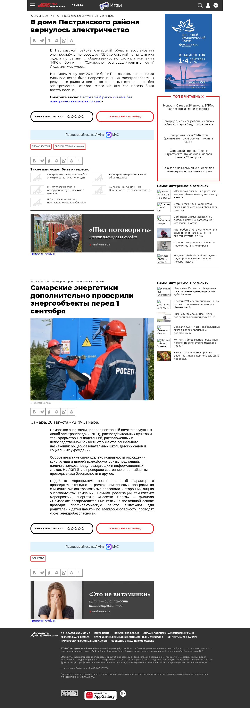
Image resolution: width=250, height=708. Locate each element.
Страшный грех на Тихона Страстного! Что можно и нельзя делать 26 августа (188, 154)
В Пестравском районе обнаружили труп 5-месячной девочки (65, 190)
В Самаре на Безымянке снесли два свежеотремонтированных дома (188, 169)
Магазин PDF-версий (126, 633)
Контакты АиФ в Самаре (182, 637)
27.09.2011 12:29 (39, 15)
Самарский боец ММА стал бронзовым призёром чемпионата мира (188, 139)
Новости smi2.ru (43, 254)
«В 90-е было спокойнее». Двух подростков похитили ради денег (194, 315)
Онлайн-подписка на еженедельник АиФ (168, 633)
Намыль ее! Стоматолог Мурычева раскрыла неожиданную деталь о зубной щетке (195, 291)
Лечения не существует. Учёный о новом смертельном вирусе (194, 244)
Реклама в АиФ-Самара (75, 637)
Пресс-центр (101, 633)
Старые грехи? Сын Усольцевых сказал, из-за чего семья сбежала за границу (196, 207)
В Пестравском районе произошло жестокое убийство (66, 201)
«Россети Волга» (40, 402)
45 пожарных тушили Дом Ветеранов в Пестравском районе (129, 188)
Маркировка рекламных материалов (84, 641)
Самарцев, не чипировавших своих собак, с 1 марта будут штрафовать (188, 123)
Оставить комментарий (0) (125, 116)
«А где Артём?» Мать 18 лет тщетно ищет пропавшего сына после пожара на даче (195, 258)
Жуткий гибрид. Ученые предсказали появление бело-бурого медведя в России (196, 342)
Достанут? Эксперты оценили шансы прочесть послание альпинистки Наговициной (196, 304)
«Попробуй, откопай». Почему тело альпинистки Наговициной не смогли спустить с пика (195, 232)
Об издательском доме (75, 633)
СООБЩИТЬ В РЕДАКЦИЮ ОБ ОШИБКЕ (132, 641)
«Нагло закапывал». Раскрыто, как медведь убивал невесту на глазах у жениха (196, 194)
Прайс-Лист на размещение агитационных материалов (128, 637)
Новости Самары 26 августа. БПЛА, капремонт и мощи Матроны (188, 107)
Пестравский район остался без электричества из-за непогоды (91, 99)
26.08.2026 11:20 (39, 281)
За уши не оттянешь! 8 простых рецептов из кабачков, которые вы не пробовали (196, 355)
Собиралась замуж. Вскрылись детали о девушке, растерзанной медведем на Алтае (194, 219)
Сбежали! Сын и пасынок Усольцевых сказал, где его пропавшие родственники (197, 329)
